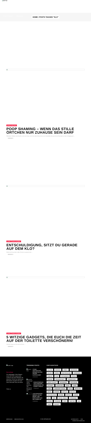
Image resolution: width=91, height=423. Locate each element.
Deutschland (66, 373)
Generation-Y (72, 379)
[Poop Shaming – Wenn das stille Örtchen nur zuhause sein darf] (45, 95)
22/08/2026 (35, 376)
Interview (59, 385)
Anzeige (57, 369)
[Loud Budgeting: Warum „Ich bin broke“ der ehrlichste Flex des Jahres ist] (29, 394)
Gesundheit (63, 382)
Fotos (74, 376)
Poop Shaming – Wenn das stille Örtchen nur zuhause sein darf (40, 130)
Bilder (50, 373)
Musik (49, 391)
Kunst (68, 385)
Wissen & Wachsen (11, 125)
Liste (70, 388)
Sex (49, 398)
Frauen (50, 379)
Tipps (64, 401)
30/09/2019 (10, 254)
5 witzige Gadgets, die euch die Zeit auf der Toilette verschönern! (43, 339)
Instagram (73, 382)
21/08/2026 (35, 401)
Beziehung (74, 369)
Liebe (49, 388)
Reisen (61, 395)
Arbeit (65, 369)
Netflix (64, 391)
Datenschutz (74, 419)
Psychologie (52, 395)
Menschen (78, 388)
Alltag (50, 369)
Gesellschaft (52, 382)
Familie (50, 376)
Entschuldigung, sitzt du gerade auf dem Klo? (41, 247)
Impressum (9, 419)
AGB (82, 419)
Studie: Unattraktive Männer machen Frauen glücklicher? (37, 372)
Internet (50, 385)
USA (79, 401)
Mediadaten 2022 (19, 419)
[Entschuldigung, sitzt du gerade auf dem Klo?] (45, 211)
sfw (54, 398)
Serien (76, 395)
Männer (56, 391)
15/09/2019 (10, 346)
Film (56, 376)
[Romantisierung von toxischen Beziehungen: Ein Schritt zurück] (30, 385)
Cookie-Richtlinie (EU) (78, 420)
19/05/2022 (10, 138)
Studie (50, 401)
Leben (75, 385)
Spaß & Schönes (16, 241)
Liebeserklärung (59, 388)
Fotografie (65, 376)
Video (49, 404)
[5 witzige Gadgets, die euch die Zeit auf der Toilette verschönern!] (45, 303)
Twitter (72, 401)
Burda (57, 373)
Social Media (62, 398)
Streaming (73, 398)
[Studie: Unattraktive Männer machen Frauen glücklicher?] (29, 370)
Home (35, 17)
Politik (72, 391)
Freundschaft (60, 379)
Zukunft (57, 404)
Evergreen (77, 373)
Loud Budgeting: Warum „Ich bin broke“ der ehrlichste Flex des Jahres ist (38, 396)
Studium (57, 401)
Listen (8, 241)
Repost (68, 395)
